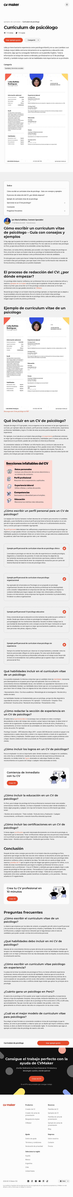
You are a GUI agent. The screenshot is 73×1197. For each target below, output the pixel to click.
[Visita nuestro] (47, 1181)
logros (27, 758)
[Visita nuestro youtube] (39, 1181)
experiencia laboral (20, 719)
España (27, 1156)
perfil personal (11, 529)
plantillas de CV (15, 862)
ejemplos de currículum (18, 283)
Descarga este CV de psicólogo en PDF (16, 411)
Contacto (51, 1142)
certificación (19, 832)
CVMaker (39, 288)
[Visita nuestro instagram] (35, 1181)
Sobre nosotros (53, 1139)
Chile (27, 1167)
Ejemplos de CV (53, 1113)
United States (30, 1171)
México (27, 1160)
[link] (30, 22)
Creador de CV (30, 1109)
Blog (49, 1129)
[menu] (36, 200)
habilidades (58, 679)
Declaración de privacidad (34, 1146)
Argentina (28, 1163)
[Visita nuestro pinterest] (43, 1181)
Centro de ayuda (30, 1139)
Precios (50, 1146)
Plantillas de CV (53, 1109)
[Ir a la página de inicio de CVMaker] (11, 4)
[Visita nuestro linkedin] (28, 1181)
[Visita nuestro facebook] (32, 1181)
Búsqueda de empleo (32, 1119)
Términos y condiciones (33, 1142)
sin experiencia (47, 436)
